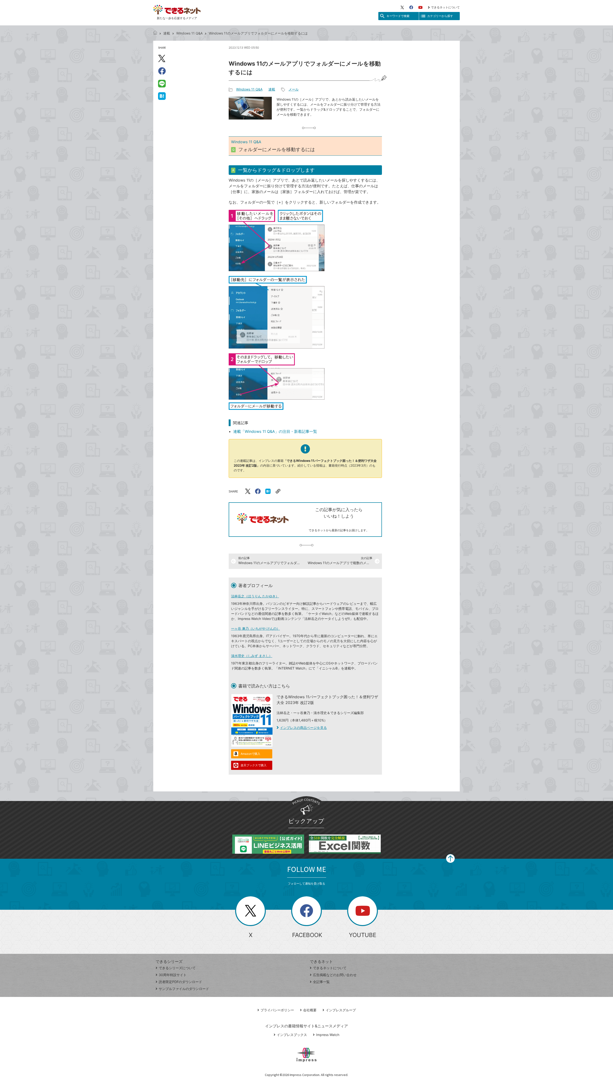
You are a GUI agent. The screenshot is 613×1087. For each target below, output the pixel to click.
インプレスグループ (341, 1010)
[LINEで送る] (162, 83)
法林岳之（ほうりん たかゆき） (255, 596)
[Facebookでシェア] (162, 71)
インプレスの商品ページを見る (303, 728)
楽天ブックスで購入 (254, 765)
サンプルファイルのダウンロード (184, 989)
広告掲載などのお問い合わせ (335, 975)
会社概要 (310, 1010)
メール (294, 89)
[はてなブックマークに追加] (162, 96)
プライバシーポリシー (277, 1010)
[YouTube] (420, 7)
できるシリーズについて (177, 968)
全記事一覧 (321, 982)
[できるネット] (155, 33)
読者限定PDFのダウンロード (180, 982)
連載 (166, 33)
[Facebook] (411, 7)
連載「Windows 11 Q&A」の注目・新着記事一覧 (275, 431)
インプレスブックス (292, 1035)
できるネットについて (445, 7)
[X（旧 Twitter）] (402, 7)
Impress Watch (327, 1035)
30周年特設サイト (173, 975)
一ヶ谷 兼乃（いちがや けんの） (255, 628)
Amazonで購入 (250, 753)
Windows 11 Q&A (189, 33)
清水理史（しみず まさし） (251, 656)
